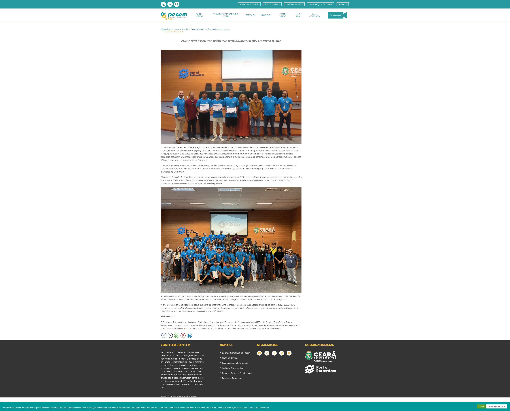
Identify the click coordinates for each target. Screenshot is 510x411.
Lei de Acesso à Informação (235, 363)
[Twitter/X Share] (170, 335)
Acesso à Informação (249, 4)
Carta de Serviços (230, 358)
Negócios (266, 15)
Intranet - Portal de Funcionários (237, 373)
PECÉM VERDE (283, 15)
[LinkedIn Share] (189, 335)
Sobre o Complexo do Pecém (236, 353)
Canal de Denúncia (294, 4)
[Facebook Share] (163, 335)
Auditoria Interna (272, 4)
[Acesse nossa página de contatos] (170, 4)
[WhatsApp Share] (176, 335)
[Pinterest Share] (183, 335)
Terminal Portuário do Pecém (225, 15)
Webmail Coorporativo (233, 368)
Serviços (250, 15)
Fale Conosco (314, 15)
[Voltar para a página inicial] (174, 15)
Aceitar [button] (481, 406)
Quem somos (199, 15)
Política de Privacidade (232, 378)
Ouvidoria (342, 4)
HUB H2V (298, 15)
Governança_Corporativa (320, 4)
